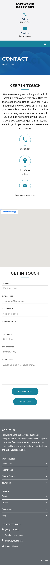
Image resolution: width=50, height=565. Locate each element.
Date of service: (8, 347)
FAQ (4, 515)
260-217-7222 (25, 149)
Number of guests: (9, 321)
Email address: (7, 296)
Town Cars (6, 483)
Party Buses (7, 470)
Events (5, 496)
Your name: (6, 283)
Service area (7, 509)
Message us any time (25, 195)
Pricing (5, 502)
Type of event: (7, 334)
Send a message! (25, 36)
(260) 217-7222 (25, 22)
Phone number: (8, 309)
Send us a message (14, 535)
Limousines (7, 463)
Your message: (7, 359)
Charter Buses (8, 476)
